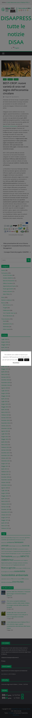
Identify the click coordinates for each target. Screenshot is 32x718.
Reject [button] (26, 359)
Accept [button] (20, 359)
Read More (16, 362)
